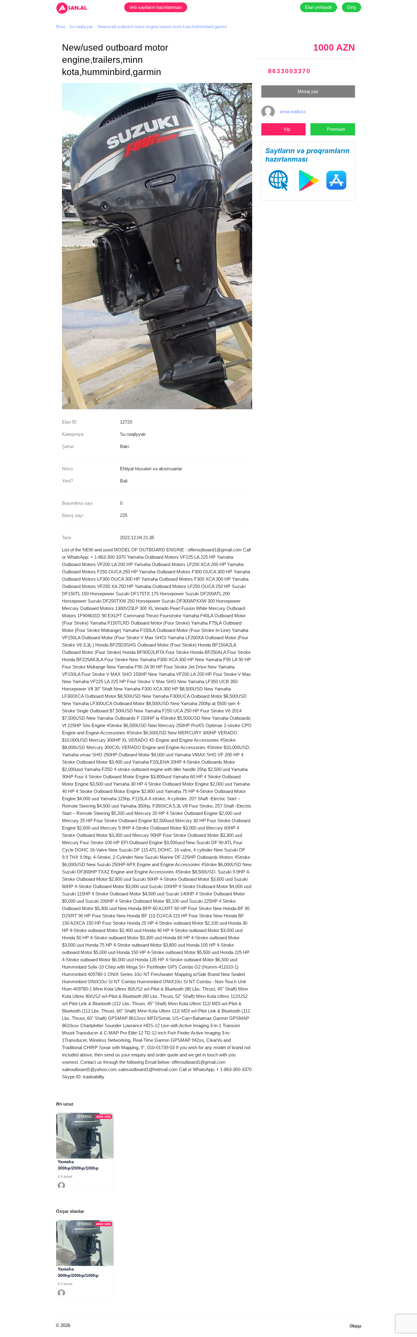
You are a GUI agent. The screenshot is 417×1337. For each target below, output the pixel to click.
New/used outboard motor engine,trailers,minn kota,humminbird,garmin (162, 26)
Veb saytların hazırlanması (155, 7)
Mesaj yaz (308, 91)
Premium (336, 129)
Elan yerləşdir (318, 7)
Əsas (61, 26)
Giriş (351, 7)
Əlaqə (355, 1325)
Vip (287, 129)
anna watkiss (293, 111)
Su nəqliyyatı (81, 26)
